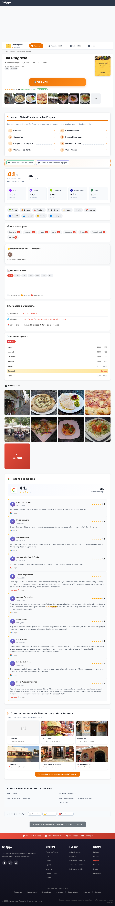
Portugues (97, 873)
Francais (96, 865)
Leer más (13, 591)
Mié (37, 275)
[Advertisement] (57, 24)
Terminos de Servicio (77, 865)
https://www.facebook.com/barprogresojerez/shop (44, 319)
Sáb (10, 275)
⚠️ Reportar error (49, 814)
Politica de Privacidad (77, 861)
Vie (50, 275)
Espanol (96, 861)
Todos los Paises (52, 852)
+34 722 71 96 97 (30, 313)
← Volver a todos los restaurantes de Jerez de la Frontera (57, 824)
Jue (44, 275)
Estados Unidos (51, 873)
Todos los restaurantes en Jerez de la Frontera (75, 799)
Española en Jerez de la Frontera (18, 799)
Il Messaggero (32, 892)
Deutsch (96, 869)
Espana (48, 865)
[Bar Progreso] (9, 98)
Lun (24, 275)
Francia (48, 861)
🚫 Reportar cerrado (65, 814)
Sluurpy (48, 877)
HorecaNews (46, 892)
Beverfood (59, 892)
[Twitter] (16, 862)
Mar (31, 275)
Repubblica (18, 892)
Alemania (49, 869)
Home (6, 51)
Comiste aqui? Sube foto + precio (22, 163)
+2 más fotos (17, 456)
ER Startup (86, 892)
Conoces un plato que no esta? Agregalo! (54, 163)
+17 (96, 98)
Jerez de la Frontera (15, 51)
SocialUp (98, 892)
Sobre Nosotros (75, 852)
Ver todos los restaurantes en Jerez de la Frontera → (57, 774)
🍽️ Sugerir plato (34, 814)
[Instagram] (10, 862)
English (95, 856)
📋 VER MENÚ (41, 82)
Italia (47, 856)
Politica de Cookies (76, 869)
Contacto (72, 856)
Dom (17, 275)
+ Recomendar (42, 89)
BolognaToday (73, 892)
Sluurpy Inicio (63, 802)
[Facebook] (4, 862)
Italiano (96, 852)
